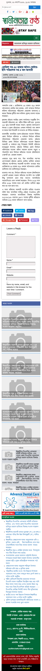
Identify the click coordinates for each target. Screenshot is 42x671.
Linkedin (7, 215)
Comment (11, 234)
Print (36, 220)
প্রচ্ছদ (7, 62)
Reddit (19, 215)
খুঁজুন (34, 7)
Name (10, 260)
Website (10, 275)
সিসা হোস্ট (26, 669)
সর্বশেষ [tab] (21, 448)
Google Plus (10, 220)
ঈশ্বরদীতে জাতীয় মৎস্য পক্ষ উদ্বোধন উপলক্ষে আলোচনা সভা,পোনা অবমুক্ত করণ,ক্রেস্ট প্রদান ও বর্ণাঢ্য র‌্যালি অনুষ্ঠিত (23, 574)
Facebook (8, 211)
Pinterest (24, 220)
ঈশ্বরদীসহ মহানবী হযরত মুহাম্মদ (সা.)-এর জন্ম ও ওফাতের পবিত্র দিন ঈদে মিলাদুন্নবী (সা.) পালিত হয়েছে (20, 347)
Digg (32, 211)
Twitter (21, 211)
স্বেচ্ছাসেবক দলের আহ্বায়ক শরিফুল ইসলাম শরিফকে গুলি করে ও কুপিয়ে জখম (20, 440)
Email (9, 267)
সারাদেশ (16, 62)
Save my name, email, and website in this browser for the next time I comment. (19, 287)
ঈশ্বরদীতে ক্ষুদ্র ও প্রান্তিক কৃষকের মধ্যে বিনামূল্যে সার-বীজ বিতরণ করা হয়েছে (18, 394)
